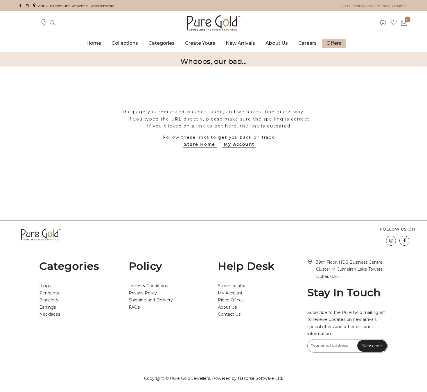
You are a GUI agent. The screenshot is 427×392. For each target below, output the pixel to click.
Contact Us (229, 314)
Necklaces (49, 314)
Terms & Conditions (148, 285)
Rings (45, 285)
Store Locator (232, 285)
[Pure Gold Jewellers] (214, 23)
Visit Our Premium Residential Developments (75, 5)
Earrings (47, 307)
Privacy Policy (143, 293)
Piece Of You (231, 300)
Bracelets (48, 300)
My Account (239, 144)
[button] (375, 5)
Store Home (199, 144)
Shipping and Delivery (151, 300)
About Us (227, 307)
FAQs (134, 307)
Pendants (49, 293)
